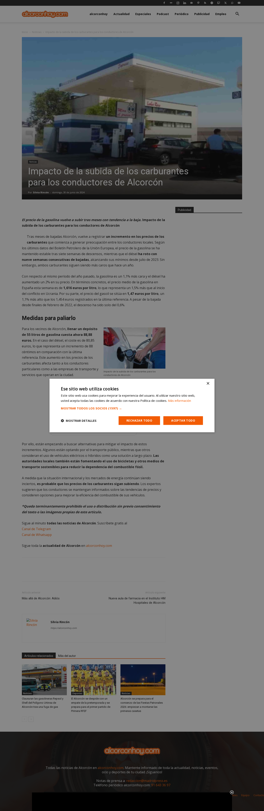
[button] (132, 408)
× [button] (207, 383)
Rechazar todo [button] (139, 420)
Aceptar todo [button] (183, 420)
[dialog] (132, 405)
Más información (179, 400)
